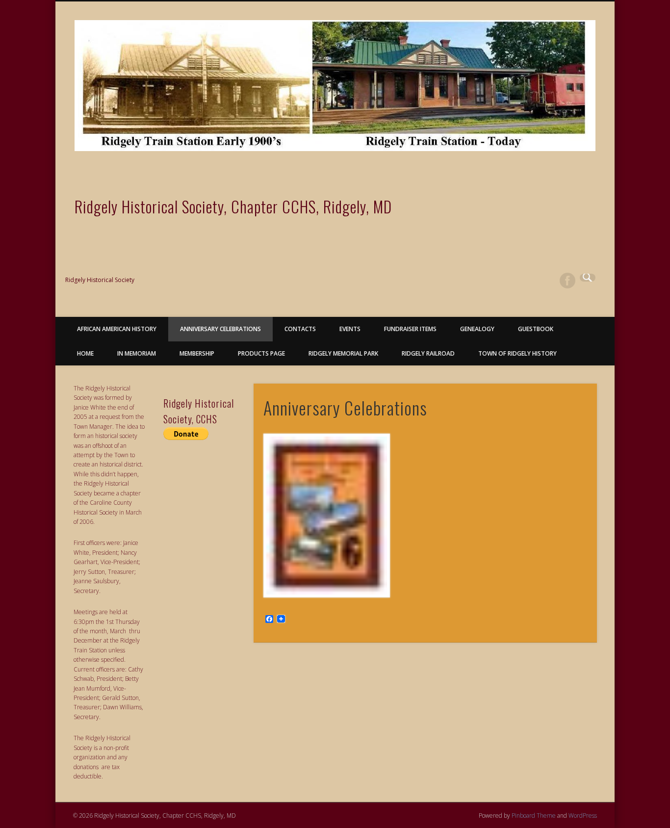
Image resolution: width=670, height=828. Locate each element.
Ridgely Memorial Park (343, 353)
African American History (116, 329)
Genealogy (477, 329)
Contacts (300, 329)
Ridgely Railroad (428, 353)
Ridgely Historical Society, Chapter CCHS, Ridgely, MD (233, 206)
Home (85, 353)
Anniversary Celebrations (220, 329)
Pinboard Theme (534, 815)
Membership (197, 353)
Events (350, 329)
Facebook (567, 280)
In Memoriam (136, 353)
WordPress (582, 815)
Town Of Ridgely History (517, 353)
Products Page (261, 353)
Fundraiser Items (410, 329)
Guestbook (535, 329)
